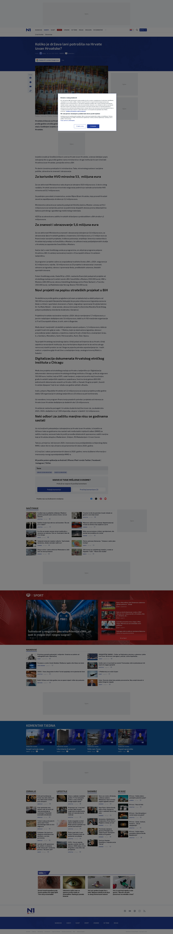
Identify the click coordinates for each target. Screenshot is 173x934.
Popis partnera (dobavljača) (68, 120)
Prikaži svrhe (80, 126)
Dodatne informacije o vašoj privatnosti (76, 111)
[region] (87, 112)
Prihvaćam (93, 126)
